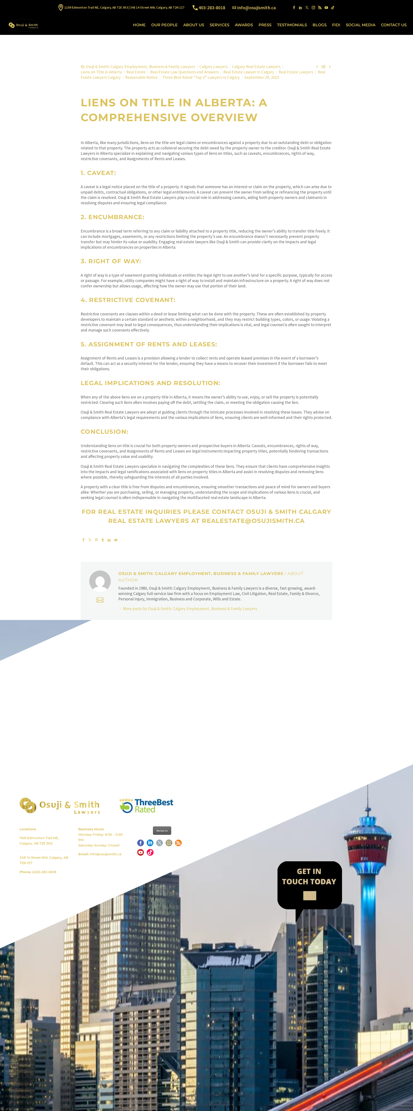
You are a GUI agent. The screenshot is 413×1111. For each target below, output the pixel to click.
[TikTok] (333, 7)
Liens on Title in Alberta (101, 71)
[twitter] (159, 844)
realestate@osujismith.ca (253, 520)
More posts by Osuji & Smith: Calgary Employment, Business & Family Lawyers (190, 608)
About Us (193, 25)
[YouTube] (326, 7)
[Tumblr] (103, 540)
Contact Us (394, 25)
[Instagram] (313, 7)
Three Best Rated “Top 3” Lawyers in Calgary (201, 77)
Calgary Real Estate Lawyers (256, 66)
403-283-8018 (212, 8)
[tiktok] (150, 853)
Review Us (162, 830)
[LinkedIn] (300, 7)
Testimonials (292, 25)
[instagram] (169, 844)
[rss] (178, 844)
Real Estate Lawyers (296, 71)
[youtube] (140, 853)
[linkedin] (150, 844)
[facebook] (140, 844)
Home (139, 25)
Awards (244, 25)
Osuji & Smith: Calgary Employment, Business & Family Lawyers (140, 66)
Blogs (320, 25)
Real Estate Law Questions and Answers (184, 71)
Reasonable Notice (141, 77)
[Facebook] (294, 7)
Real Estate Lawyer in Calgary (248, 71)
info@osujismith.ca (256, 8)
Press (265, 25)
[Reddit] (115, 540)
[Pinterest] (96, 540)
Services (219, 25)
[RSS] (320, 7)
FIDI (336, 25)
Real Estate (136, 71)
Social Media (360, 25)
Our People (164, 25)
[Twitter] (307, 7)
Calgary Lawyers (213, 66)
